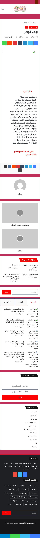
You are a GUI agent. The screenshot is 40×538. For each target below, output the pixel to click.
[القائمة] (3, 9)
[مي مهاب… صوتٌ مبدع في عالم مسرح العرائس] (31, 334)
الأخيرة (33, 302)
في (34, 500)
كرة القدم (24, 500)
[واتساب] (4, 43)
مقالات (34, 446)
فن (13, 497)
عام (26, 27)
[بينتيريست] (15, 43)
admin (33, 37)
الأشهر (20, 302)
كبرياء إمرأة (15, 265)
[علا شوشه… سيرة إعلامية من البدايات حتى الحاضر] (31, 312)
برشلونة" (13, 489)
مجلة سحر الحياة (31, 504)
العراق (33, 489)
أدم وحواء (33, 415)
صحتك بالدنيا (33, 439)
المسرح (23, 489)
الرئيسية (34, 22)
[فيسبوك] (35, 43)
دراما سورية (23, 493)
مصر (19, 504)
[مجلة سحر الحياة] (20, 9)
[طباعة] (20, 170)
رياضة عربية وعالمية (30, 429)
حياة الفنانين (33, 426)
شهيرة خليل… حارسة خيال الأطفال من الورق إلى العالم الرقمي (15, 322)
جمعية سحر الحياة (31, 422)
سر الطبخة (33, 433)
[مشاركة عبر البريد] (5, 166)
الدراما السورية (10, 485)
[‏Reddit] (9, 43)
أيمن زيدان (33, 485)
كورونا (13, 500)
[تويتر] (30, 43)
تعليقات (7, 302)
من (10, 504)
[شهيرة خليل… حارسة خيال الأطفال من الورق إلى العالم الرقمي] (31, 323)
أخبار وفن (34, 412)
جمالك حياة (33, 419)
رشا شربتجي (10, 493)
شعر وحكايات (26, 22)
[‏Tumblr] (20, 43)
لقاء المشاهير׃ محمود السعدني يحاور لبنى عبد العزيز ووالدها (11, 277)
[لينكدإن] (25, 43)
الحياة (22, 485)
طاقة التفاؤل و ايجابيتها (30, 274)
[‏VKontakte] (9, 166)
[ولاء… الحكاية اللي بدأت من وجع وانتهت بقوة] (31, 345)
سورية (22, 497)
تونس (34, 493)
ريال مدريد (33, 497)
